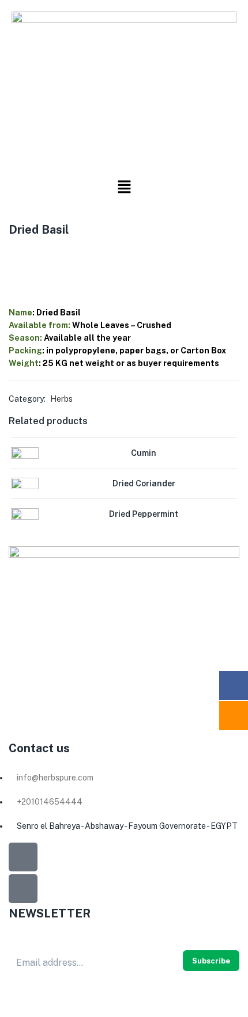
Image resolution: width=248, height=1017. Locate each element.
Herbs (61, 398)
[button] (124, 187)
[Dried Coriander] (25, 491)
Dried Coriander (143, 483)
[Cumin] (25, 460)
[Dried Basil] (12, 254)
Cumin (143, 453)
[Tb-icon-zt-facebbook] (23, 857)
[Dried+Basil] (34, 254)
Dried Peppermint (143, 514)
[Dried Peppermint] (25, 521)
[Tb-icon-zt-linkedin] (23, 888)
